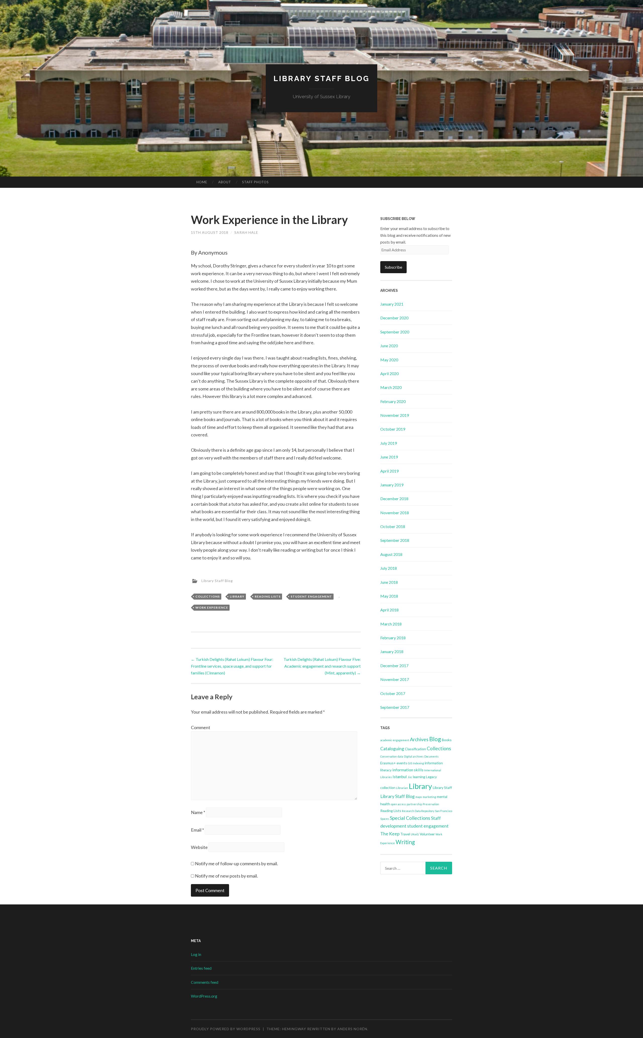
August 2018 (391, 554)
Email (197, 830)
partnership (414, 804)
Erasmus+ (388, 763)
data (400, 756)
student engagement (311, 596)
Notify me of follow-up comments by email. (236, 863)
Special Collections (410, 818)
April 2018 (389, 609)
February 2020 (393, 401)
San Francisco (443, 811)
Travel (405, 834)
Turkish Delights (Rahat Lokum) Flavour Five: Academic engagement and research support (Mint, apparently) (322, 666)
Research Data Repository (418, 811)
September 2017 (394, 707)
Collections (207, 596)
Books (447, 740)
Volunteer (427, 834)
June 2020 (389, 345)
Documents (431, 756)
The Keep (390, 833)
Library (237, 596)
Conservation (388, 756)
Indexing (418, 763)
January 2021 (391, 304)
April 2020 (389, 373)
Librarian (402, 787)
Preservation (431, 804)
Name (198, 812)
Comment (200, 727)
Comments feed (204, 982)
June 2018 (389, 582)
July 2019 (388, 443)
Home (201, 182)
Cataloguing (392, 748)
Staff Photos (255, 182)
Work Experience (211, 607)
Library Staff (442, 787)
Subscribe (393, 267)
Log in (196, 954)
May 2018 (389, 596)
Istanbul (400, 776)
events (402, 763)
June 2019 (389, 456)
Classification (415, 749)
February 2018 (393, 637)
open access (398, 804)
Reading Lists (268, 596)
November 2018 (394, 512)
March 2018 (391, 623)
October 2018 (392, 526)
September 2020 (394, 331)
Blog (435, 738)
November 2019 (394, 415)
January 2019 (391, 484)
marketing (429, 796)
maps (418, 796)
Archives (419, 739)
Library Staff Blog (321, 78)
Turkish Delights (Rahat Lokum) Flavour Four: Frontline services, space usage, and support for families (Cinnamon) (232, 666)
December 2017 (394, 665)
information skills (407, 769)
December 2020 (394, 317)
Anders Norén (352, 1029)
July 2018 (388, 568)
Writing (405, 842)
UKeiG (415, 834)
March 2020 (391, 387)
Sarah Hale (246, 232)
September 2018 (394, 540)
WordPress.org (204, 996)
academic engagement (394, 740)
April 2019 (389, 471)
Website (199, 847)
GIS (410, 763)
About (224, 182)
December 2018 (394, 498)
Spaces (384, 818)
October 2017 (392, 693)
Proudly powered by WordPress (225, 1029)
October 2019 (392, 429)
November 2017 (394, 679)
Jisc (410, 777)
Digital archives (413, 756)
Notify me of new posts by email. (226, 876)
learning (419, 777)
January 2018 (391, 651)
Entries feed (201, 968)
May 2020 (389, 359)
